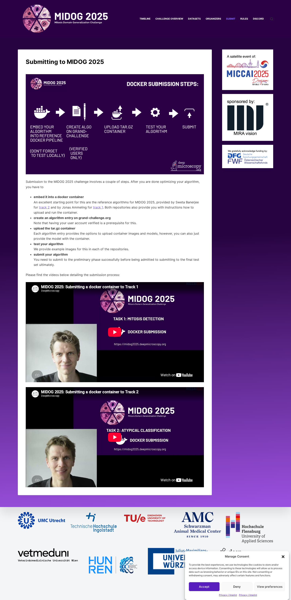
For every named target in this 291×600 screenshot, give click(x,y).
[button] (283, 557)
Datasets (194, 18)
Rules (244, 18)
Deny (237, 587)
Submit (230, 18)
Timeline (145, 18)
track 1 (98, 207)
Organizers (213, 18)
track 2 (44, 207)
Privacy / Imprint (228, 594)
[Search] (271, 18)
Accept (204, 587)
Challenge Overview (169, 18)
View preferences (269, 587)
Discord (258, 18)
